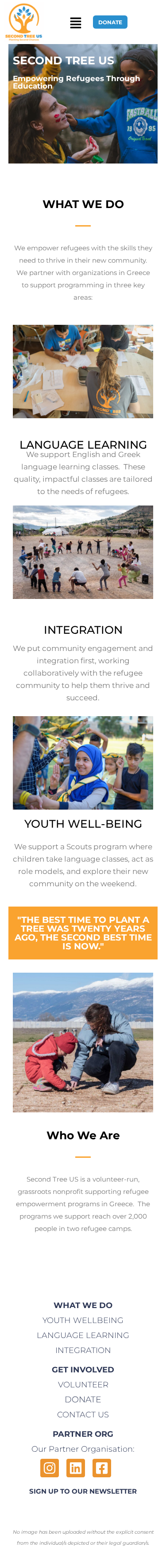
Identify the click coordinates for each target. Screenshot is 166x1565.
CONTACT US (83, 1415)
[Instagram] (49, 1468)
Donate (83, 1399)
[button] (75, 22)
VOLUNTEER (83, 1385)
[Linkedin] (75, 1468)
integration (83, 1350)
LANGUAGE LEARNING (83, 1335)
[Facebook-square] (102, 1468)
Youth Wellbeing (83, 1320)
